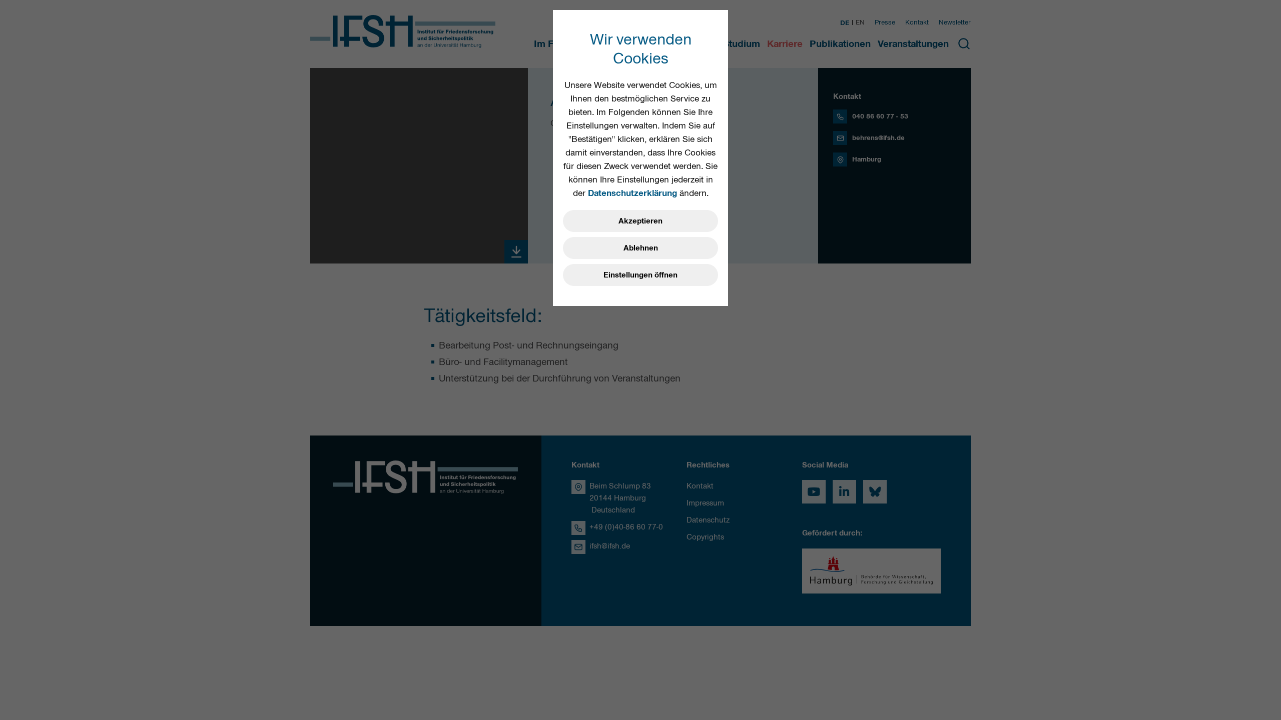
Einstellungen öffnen (640, 275)
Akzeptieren (640, 221)
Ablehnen (640, 248)
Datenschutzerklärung (632, 193)
